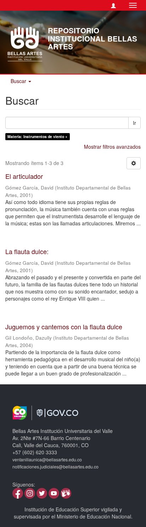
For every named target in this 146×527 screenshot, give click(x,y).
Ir (134, 122)
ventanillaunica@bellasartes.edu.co (47, 459)
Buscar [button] (19, 80)
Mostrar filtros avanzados (112, 146)
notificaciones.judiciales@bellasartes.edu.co (55, 466)
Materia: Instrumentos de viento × (37, 136)
